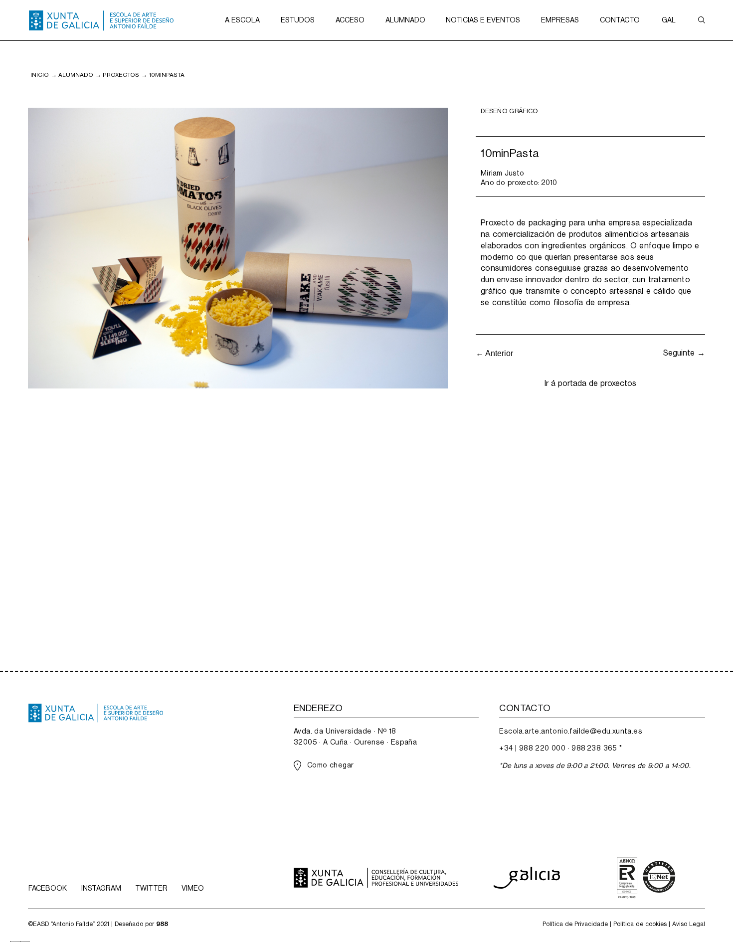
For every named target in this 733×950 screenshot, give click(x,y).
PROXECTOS (121, 74)
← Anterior (494, 353)
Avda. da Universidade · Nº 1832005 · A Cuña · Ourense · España (355, 736)
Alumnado (75, 74)
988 (162, 924)
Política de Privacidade (575, 924)
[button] (242, 20)
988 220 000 (542, 748)
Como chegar (330, 765)
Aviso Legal (688, 924)
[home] (101, 20)
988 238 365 (594, 748)
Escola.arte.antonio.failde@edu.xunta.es (570, 731)
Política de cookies (640, 924)
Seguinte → (684, 353)
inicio (39, 74)
